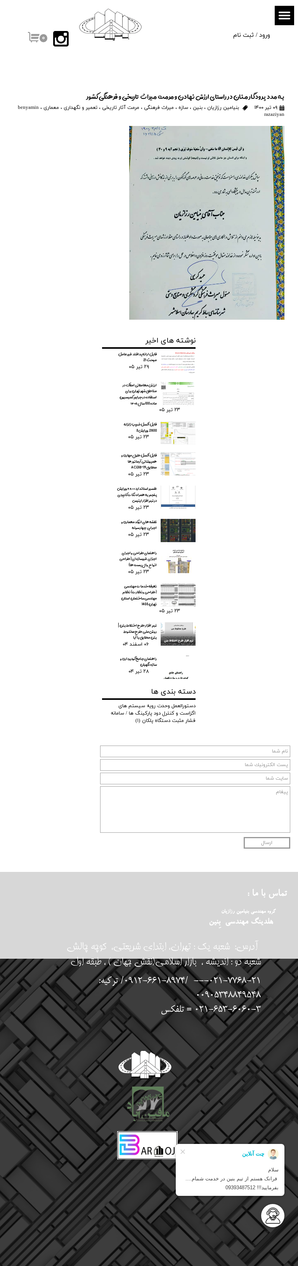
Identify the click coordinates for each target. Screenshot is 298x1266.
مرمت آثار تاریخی (120, 107)
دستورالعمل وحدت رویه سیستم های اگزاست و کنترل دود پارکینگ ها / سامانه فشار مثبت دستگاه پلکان (153, 713)
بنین (198, 107)
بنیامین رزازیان (223, 107)
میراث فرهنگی (159, 107)
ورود (264, 35)
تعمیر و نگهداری (80, 107)
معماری (51, 107)
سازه (183, 107)
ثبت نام (243, 35)
